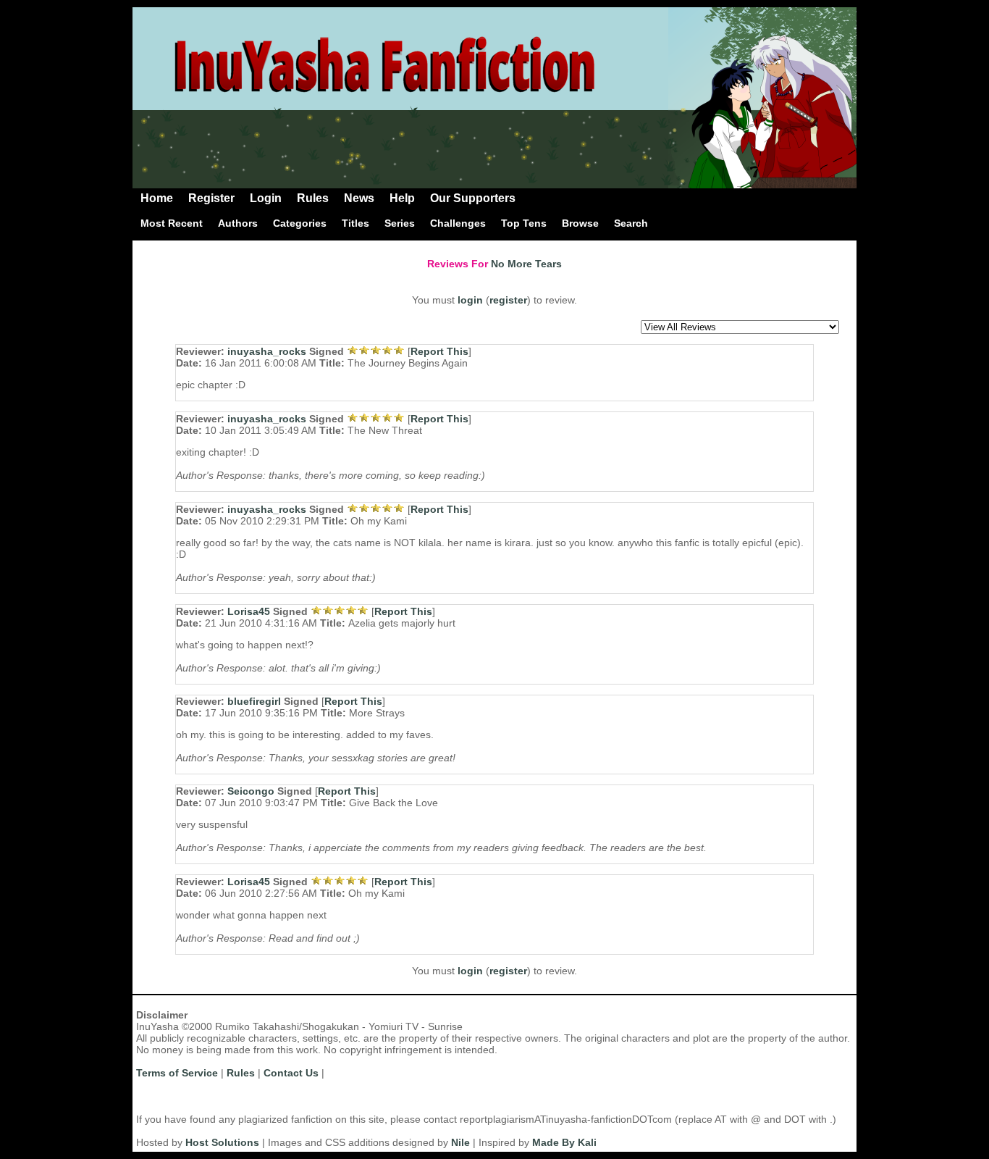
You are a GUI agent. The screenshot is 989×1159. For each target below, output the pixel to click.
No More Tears (526, 263)
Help (402, 198)
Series (399, 223)
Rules (313, 198)
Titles (355, 223)
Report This (439, 351)
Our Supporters (472, 198)
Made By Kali (564, 1142)
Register (211, 198)
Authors (238, 223)
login (470, 300)
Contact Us (291, 1073)
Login (266, 198)
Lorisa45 (248, 611)
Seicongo (250, 791)
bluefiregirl (254, 701)
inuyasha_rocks (266, 351)
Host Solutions (222, 1142)
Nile (460, 1142)
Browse (580, 223)
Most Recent (171, 223)
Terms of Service (177, 1073)
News (359, 198)
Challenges (458, 223)
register (508, 300)
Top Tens (524, 223)
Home (156, 198)
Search (631, 223)
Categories (300, 223)
